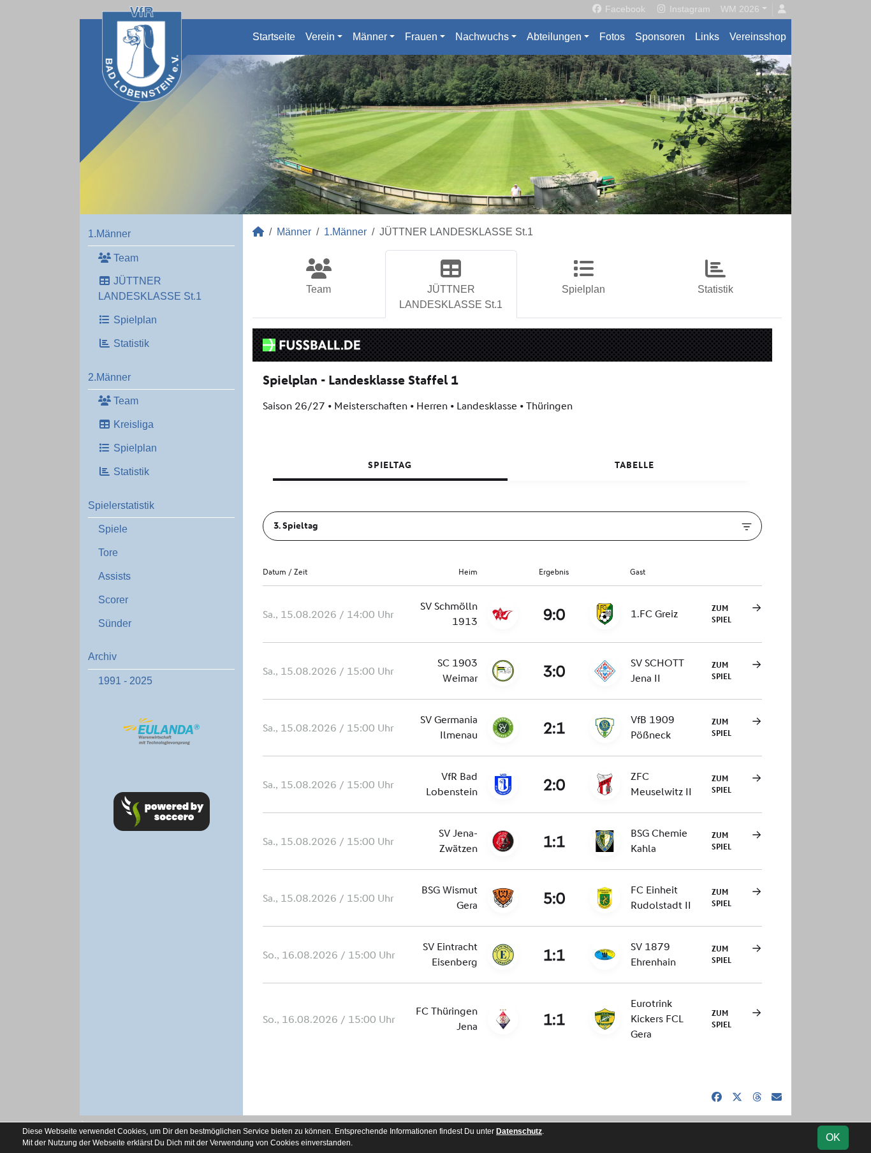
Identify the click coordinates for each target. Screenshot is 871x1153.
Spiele (113, 529)
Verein (320, 36)
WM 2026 (740, 9)
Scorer (113, 599)
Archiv (102, 656)
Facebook (624, 9)
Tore (108, 552)
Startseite (274, 36)
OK (833, 1137)
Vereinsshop (757, 36)
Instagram (688, 9)
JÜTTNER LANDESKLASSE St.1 (149, 288)
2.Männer (109, 377)
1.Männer (109, 233)
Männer (370, 36)
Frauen (421, 36)
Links (707, 36)
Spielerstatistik (121, 505)
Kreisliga (132, 424)
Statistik (130, 343)
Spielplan (134, 319)
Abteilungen (554, 36)
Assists (114, 576)
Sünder (114, 623)
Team (124, 258)
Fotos (612, 36)
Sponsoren (660, 36)
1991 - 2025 (125, 680)
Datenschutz (519, 1131)
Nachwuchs (482, 36)
